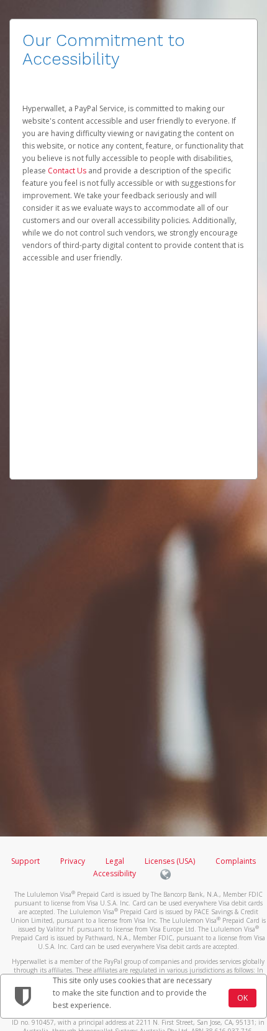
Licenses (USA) (171, 861)
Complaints (235, 861)
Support (25, 861)
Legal (115, 861)
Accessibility (114, 873)
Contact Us (68, 170)
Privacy (72, 861)
